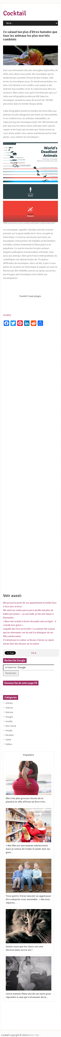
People (9, 730)
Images (9, 717)
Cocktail (14, 13)
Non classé (11, 726)
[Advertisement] (30, 460)
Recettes (10, 735)
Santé (8, 739)
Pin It (33, 653)
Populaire (28, 755)
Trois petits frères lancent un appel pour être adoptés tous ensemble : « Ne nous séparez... (28, 899)
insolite (9, 721)
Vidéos (9, 744)
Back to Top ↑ (33, 1035)
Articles (9, 703)
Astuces (9, 707)
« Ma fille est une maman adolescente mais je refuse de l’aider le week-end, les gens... (28, 849)
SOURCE (7, 315)
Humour (9, 712)
